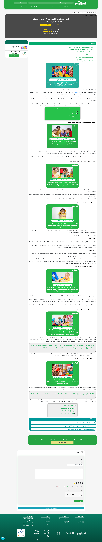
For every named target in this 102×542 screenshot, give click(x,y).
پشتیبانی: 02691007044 (27, 523)
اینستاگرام (45, 531)
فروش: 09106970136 (28, 518)
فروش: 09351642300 (27, 520)
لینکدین (35, 533)
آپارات (36, 531)
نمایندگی (30, 7)
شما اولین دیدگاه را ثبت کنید (51, 508)
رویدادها (26, 7)
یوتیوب (45, 536)
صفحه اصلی (94, 12)
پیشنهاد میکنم (68, 487)
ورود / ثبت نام (20, 2)
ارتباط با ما (21, 7)
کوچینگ (35, 7)
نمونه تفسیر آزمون (56, 25)
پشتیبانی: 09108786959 (27, 522)
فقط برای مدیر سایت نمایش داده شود (73, 491)
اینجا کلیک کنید (45, 30)
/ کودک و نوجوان (89, 12)
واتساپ (45, 533)
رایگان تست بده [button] (45, 25)
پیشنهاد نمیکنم (61, 487)
